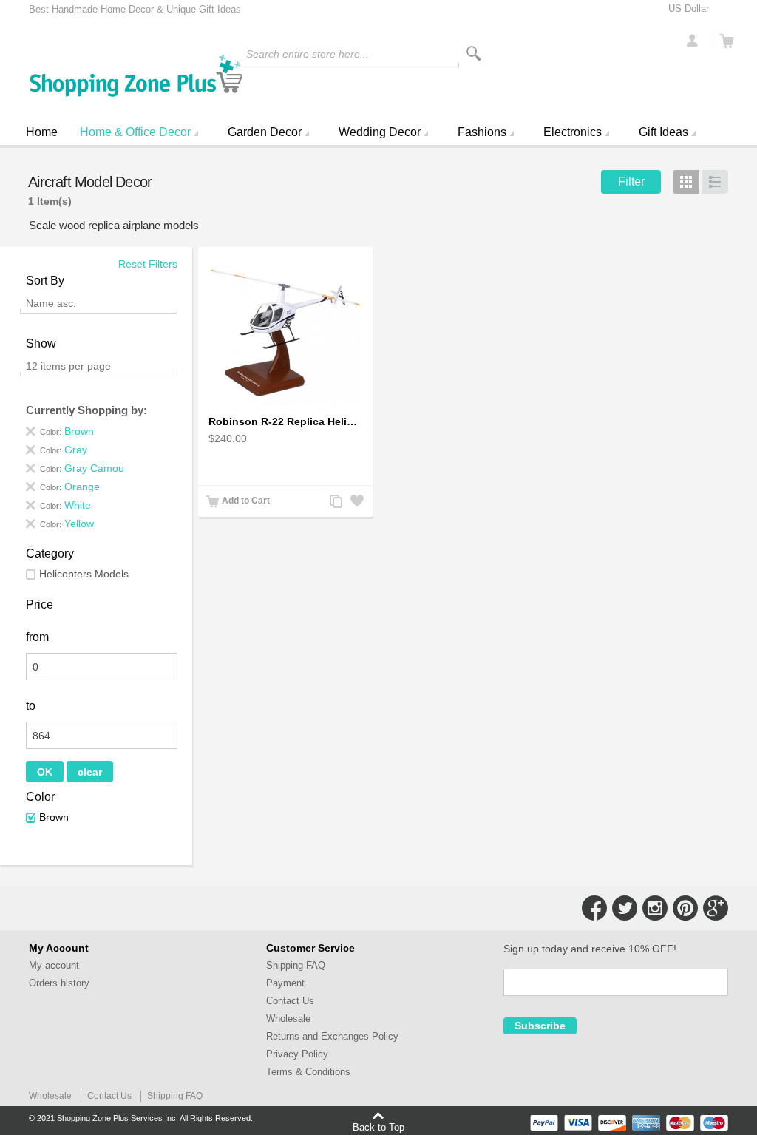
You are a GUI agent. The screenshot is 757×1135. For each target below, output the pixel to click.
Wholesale (288, 1018)
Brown (54, 817)
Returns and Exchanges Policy (332, 1036)
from (37, 637)
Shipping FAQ (295, 965)
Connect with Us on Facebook (594, 908)
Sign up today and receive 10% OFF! (589, 949)
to (30, 705)
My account (54, 965)
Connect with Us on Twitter (624, 908)
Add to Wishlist (355, 502)
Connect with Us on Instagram (655, 908)
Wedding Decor (380, 132)
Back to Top (378, 1127)
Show (41, 343)
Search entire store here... (307, 54)
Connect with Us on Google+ (715, 908)
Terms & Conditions (308, 1071)
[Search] (474, 54)
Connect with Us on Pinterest (685, 908)
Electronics (572, 132)
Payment (285, 983)
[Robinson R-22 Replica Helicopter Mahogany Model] (285, 329)
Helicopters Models (84, 574)
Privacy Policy (297, 1054)
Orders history (59, 983)
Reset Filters (147, 264)
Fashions (482, 132)
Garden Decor (265, 132)
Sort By (45, 280)
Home (42, 132)
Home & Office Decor (135, 132)
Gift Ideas (663, 132)
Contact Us (290, 1000)
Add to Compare (335, 502)
